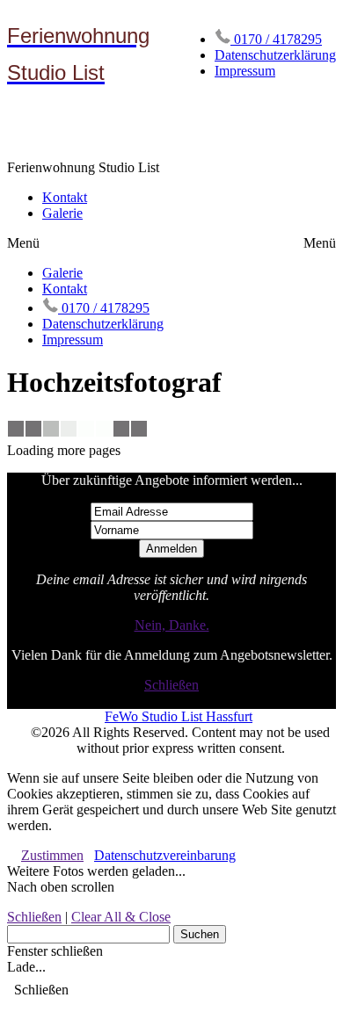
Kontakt (64, 197)
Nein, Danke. (172, 625)
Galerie (62, 213)
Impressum (245, 70)
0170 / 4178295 (276, 39)
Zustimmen (52, 855)
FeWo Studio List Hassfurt (178, 716)
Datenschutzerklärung (275, 54)
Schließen (171, 684)
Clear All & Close (121, 916)
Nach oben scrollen (60, 886)
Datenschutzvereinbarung (165, 855)
